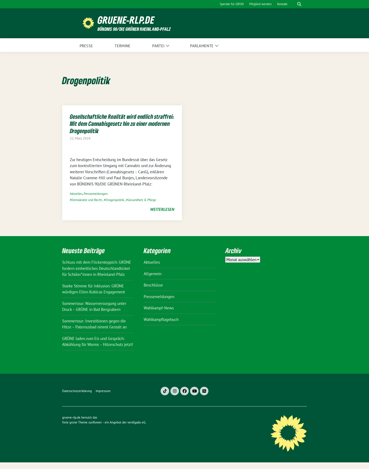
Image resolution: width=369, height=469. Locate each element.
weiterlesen (162, 209)
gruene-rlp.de (126, 20)
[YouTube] (194, 391)
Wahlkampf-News (159, 307)
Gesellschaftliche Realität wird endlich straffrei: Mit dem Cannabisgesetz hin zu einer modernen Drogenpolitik (122, 123)
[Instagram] (174, 391)
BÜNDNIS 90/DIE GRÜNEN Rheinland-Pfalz (134, 29)
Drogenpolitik (114, 200)
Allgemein (152, 273)
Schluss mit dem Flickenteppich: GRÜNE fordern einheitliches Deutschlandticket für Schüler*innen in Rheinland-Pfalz (96, 268)
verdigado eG (136, 422)
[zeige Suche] (299, 4)
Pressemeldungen (96, 194)
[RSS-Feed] (204, 391)
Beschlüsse (153, 285)
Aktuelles (76, 194)
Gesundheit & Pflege (142, 200)
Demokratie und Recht (87, 200)
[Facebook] (184, 391)
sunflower (95, 422)
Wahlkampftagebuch (161, 319)
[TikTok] (165, 391)
